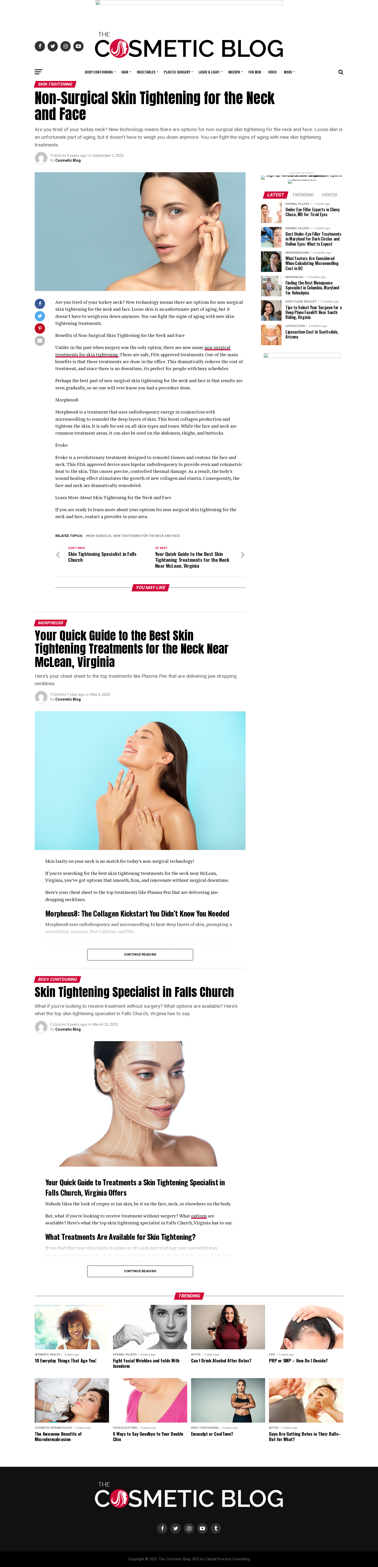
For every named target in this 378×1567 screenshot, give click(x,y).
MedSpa (234, 72)
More (288, 72)
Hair (124, 72)
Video (272, 72)
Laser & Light (209, 72)
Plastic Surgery (177, 72)
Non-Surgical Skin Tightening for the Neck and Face (134, 536)
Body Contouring (99, 72)
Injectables (146, 72)
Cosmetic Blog (68, 160)
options (199, 1216)
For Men (254, 72)
